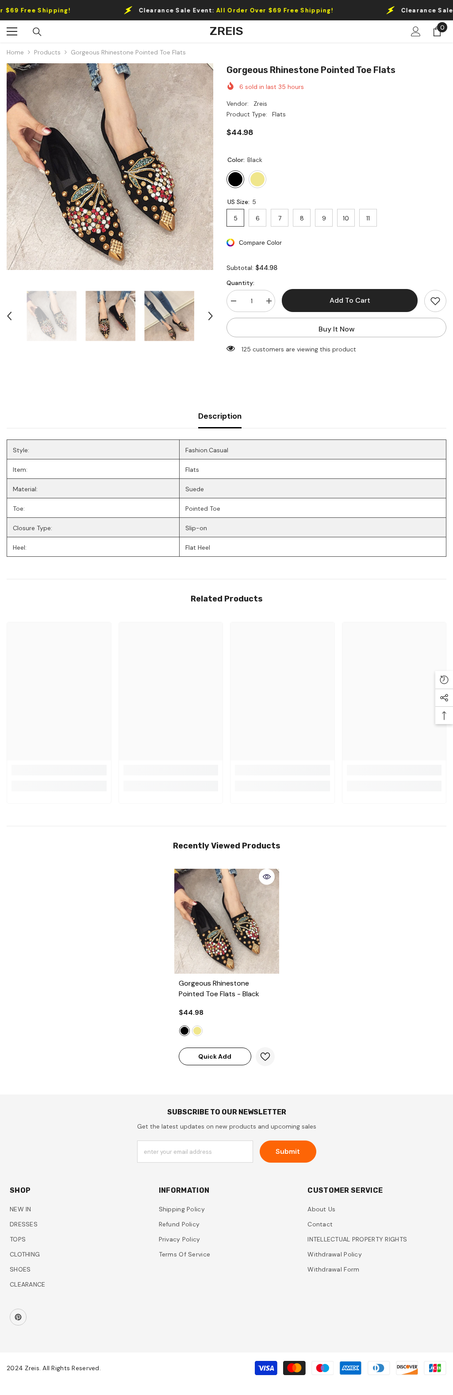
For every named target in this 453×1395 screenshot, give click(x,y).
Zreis (260, 104)
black (184, 1030)
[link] (59, 770)
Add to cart (350, 300)
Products (47, 52)
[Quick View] (267, 877)
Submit (288, 1151)
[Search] (37, 32)
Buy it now (337, 329)
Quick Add (214, 1056)
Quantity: (240, 283)
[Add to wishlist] (435, 301)
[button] (9, 316)
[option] (110, 166)
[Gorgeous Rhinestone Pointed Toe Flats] (226, 921)
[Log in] (416, 31)
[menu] (12, 31)
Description (220, 416)
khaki (197, 1030)
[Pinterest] (18, 1317)
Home (15, 52)
